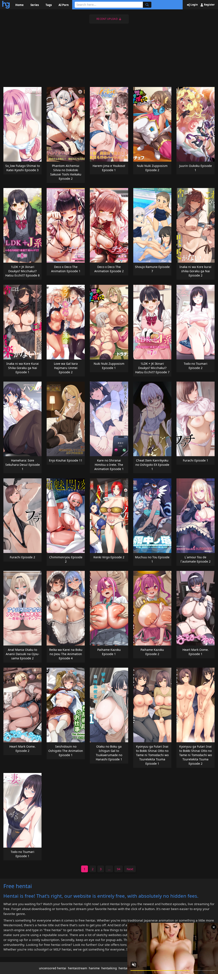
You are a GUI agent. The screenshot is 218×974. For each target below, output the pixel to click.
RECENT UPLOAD (107, 19)
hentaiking (109, 968)
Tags (49, 5)
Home (19, 5)
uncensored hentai (52, 968)
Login (194, 4)
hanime (94, 968)
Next (130, 869)
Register (209, 4)
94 (118, 869)
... (109, 869)
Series (34, 5)
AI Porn (64, 5)
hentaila (124, 968)
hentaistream (77, 968)
